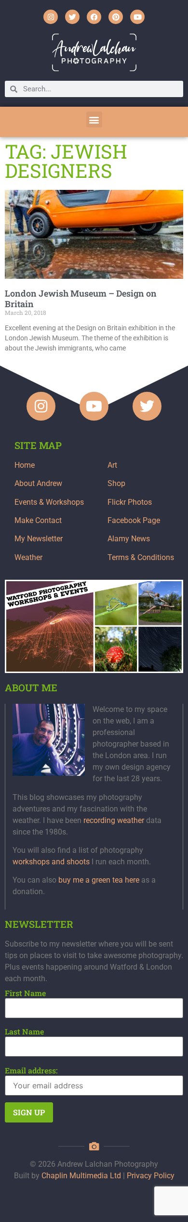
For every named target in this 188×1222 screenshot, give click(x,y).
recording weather (113, 820)
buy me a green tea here (98, 880)
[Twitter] (72, 17)
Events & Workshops (49, 502)
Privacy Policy (151, 1175)
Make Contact (38, 520)
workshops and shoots (51, 861)
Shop (116, 483)
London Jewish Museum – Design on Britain (81, 298)
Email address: (31, 1070)
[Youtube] (137, 17)
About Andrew (38, 483)
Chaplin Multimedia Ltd (81, 1175)
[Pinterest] (115, 17)
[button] (94, 119)
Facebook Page (133, 520)
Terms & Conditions (140, 557)
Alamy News (128, 538)
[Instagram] (50, 17)
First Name (25, 993)
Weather (28, 557)
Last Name (24, 1031)
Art (112, 465)
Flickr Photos (129, 502)
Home (24, 465)
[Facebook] (94, 17)
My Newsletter (38, 538)
